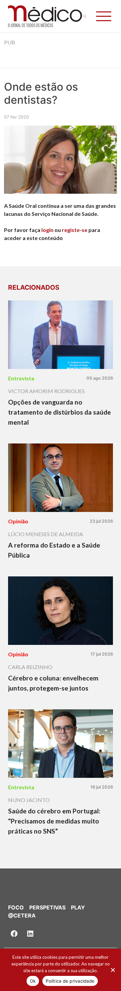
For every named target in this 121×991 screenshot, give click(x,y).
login (47, 230)
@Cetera (22, 915)
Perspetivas (47, 907)
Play (78, 907)
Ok (33, 981)
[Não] (112, 969)
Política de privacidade (70, 981)
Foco (16, 907)
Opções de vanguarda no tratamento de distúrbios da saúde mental (59, 412)
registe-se (74, 230)
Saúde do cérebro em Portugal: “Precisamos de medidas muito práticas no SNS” (54, 821)
